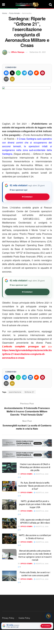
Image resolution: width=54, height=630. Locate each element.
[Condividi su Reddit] (36, 72)
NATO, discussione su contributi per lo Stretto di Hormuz (35, 537)
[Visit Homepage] (27, 4)
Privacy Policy (8, 618)
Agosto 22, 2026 (41, 474)
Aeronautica (27, 13)
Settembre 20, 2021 (38, 52)
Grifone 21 (29, 392)
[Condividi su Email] (6, 79)
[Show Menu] (3, 4)
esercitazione (15, 392)
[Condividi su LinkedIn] (30, 72)
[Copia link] (12, 79)
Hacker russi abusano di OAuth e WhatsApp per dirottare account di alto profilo (35, 467)
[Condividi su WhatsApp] (18, 72)
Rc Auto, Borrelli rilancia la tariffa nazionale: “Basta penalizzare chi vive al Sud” (35, 485)
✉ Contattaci (27, 197)
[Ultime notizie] (48, 615)
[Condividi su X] (12, 72)
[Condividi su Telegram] (24, 72)
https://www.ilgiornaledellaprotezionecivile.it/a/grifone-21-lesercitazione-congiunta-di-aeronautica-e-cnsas (27, 354)
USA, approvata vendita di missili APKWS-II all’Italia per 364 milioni (35, 521)
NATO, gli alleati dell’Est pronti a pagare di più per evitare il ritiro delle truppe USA (35, 504)
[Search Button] (50, 4)
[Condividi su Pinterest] (42, 72)
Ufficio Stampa (17, 52)
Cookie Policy (24, 618)
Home (4, 13)
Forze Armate (14, 13)
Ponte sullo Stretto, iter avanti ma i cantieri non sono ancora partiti (35, 574)
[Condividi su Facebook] (6, 72)
